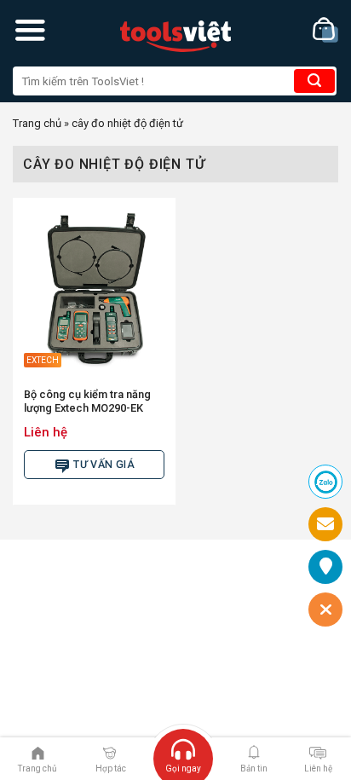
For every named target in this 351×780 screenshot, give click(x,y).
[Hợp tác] (109, 752)
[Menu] (30, 30)
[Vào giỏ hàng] (325, 30)
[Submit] (314, 81)
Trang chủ (37, 123)
